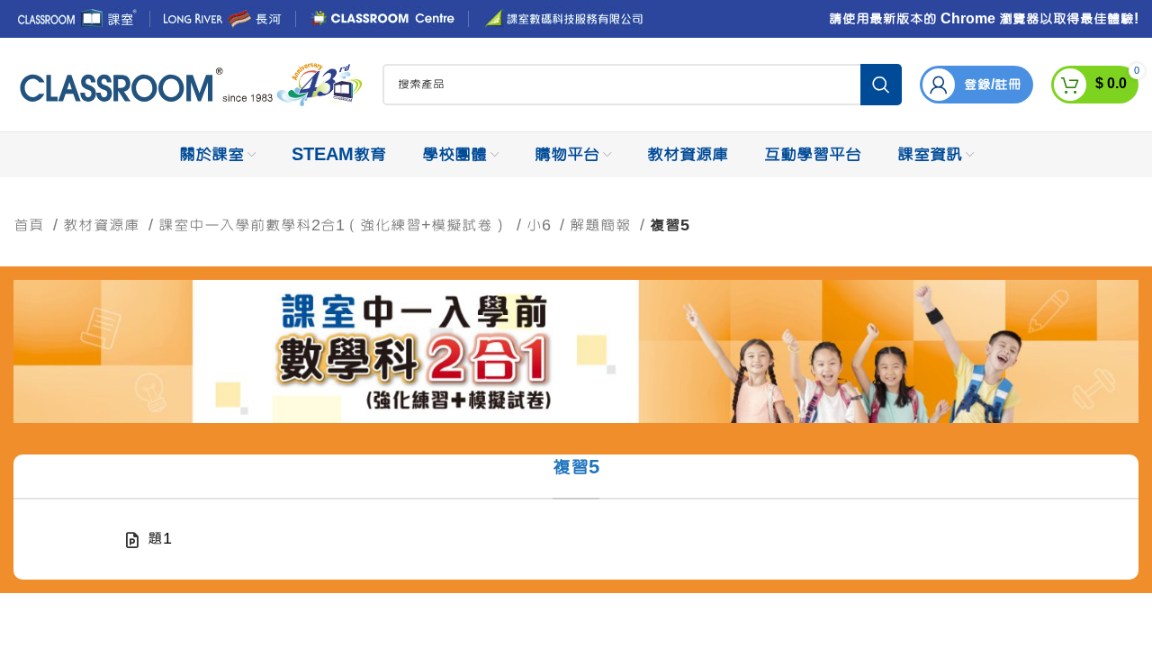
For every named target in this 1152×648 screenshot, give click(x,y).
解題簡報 (602, 225)
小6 (540, 225)
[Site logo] (189, 85)
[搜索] (881, 84)
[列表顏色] (576, 539)
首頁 (31, 225)
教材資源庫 (103, 225)
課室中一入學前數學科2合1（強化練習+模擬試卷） (335, 225)
